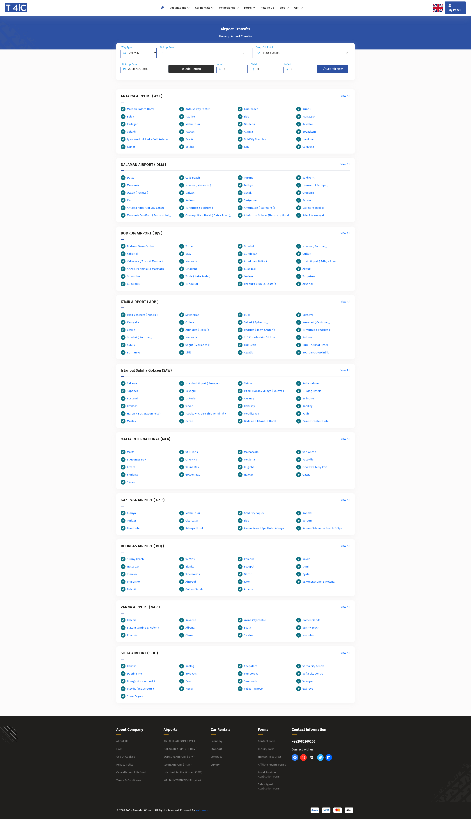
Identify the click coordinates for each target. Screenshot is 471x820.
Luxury (215, 764)
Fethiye (248, 185)
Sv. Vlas (190, 559)
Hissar (189, 688)
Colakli (131, 131)
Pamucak (250, 345)
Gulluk (306, 253)
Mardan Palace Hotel (140, 109)
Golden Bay (192, 474)
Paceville (308, 459)
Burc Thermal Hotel (315, 345)
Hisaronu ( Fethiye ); (315, 185)
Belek (130, 116)
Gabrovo (307, 688)
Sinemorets (192, 574)
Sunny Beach (135, 559)
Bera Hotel (134, 528)
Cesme (131, 330)
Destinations (178, 7)
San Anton (309, 452)
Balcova (307, 337)
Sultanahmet (311, 383)
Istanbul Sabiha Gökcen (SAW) (183, 772)
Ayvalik (248, 352)
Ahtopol (190, 581)
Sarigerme (250, 200)
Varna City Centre (255, 620)
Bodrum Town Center (140, 246)
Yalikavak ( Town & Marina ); (145, 261)
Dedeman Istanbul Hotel (260, 421)
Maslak (131, 421)
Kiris (246, 146)
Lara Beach (251, 109)
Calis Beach (192, 177)
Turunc (248, 177)
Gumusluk (133, 284)
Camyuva (308, 146)
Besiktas (132, 406)
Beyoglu (190, 391)
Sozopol (249, 566)
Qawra (306, 474)
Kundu (306, 109)
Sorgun (307, 520)
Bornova (307, 314)
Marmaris (133, 185)
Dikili (188, 352)
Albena (248, 589)
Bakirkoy (249, 406)
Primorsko (133, 581)
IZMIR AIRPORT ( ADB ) (178, 764)
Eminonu (308, 398)
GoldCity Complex (255, 139)
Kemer (131, 146)
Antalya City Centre (197, 109)
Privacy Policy (124, 764)
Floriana (132, 474)
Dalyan (190, 192)
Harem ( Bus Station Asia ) (143, 413)
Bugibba (249, 467)
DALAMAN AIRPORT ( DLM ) (180, 749)
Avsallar (307, 124)
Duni (305, 566)
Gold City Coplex (254, 513)
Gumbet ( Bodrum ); (139, 337)
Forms (248, 7)
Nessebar (133, 566)
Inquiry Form (266, 749)
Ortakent (191, 269)
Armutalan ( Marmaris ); (259, 207)
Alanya (248, 131)
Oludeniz (249, 124)
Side (246, 116)
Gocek (248, 192)
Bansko (132, 666)
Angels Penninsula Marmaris (145, 269)
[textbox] (205, 51)
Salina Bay (192, 467)
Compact (216, 756)
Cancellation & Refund (131, 772)
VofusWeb (202, 810)
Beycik (189, 139)
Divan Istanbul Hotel (316, 421)
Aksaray (249, 398)
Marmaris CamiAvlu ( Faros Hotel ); (149, 215)
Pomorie (249, 559)
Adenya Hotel (194, 528)
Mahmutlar (192, 124)
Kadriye (190, 116)
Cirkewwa (191, 459)
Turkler (131, 520)
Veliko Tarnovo (253, 688)
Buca (247, 314)
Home (223, 36)
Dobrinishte (134, 673)
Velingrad (308, 681)
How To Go (267, 7)
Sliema (131, 482)
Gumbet (249, 246)
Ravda (306, 559)
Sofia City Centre (312, 673)
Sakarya (132, 383)
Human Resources (269, 756)
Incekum (308, 139)
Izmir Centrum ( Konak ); (142, 314)
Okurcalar (191, 520)
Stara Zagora (135, 696)
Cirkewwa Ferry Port (314, 467)
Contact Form (266, 741)
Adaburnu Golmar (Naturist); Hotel (266, 215)
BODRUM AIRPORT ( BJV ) (179, 756)
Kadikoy (307, 406)
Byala (306, 574)
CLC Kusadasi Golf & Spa (259, 337)
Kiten (247, 581)
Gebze (189, 421)
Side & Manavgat (313, 215)
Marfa (130, 452)
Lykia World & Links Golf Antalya (148, 139)
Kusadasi (250, 269)
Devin (188, 681)
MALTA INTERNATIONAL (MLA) (182, 780)
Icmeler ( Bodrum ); (314, 246)
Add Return (193, 69)
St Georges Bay (136, 459)
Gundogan (251, 253)
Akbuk (306, 269)
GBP (297, 7)
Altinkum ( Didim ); (255, 261)
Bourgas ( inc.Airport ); (141, 681)
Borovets (191, 673)
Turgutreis (309, 276)
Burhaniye (133, 352)
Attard (131, 467)
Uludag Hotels (311, 391)
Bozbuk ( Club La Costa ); (260, 284)
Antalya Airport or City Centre (145, 207)
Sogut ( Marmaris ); (197, 345)
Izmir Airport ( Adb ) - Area (319, 261)
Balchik (131, 589)
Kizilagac (132, 124)
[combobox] (205, 53)
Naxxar (248, 474)
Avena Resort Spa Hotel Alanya (264, 528)
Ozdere (248, 276)
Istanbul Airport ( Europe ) (202, 383)
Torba (189, 246)
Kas (129, 200)
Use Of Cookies (125, 756)
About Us (122, 741)
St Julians (191, 452)
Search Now (334, 69)
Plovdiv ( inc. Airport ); (140, 688)
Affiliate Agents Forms (272, 764)
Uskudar (190, 398)
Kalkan (190, 131)
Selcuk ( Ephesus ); (256, 322)
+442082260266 (303, 741)
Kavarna (190, 620)
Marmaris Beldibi (313, 207)
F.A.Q (119, 749)
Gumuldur (133, 276)
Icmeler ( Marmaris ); (198, 185)
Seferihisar (192, 314)
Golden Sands (194, 589)
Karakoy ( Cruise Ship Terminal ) (205, 413)
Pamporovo (251, 673)
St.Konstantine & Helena (318, 581)
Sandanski (250, 681)
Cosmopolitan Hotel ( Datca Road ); (208, 215)
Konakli (307, 513)
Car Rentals (203, 7)
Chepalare (250, 666)
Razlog (189, 666)
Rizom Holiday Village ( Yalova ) (264, 391)
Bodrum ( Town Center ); (259, 330)
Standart (216, 749)
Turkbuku (191, 284)
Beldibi (189, 146)
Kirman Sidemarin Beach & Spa (322, 528)
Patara (306, 200)
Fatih (305, 413)
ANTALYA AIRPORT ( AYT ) (179, 741)
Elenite (189, 566)
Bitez (188, 253)
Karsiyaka (133, 322)
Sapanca (132, 391)
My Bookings (227, 7)
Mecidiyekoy (251, 413)
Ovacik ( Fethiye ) (137, 192)
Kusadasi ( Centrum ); (316, 322)
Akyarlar (307, 284)
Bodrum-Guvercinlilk (315, 352)
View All (345, 95)
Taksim (248, 383)
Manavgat (308, 116)
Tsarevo (132, 574)
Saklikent (308, 177)
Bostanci (132, 398)
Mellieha (249, 459)
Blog (283, 7)
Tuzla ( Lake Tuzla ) (197, 276)
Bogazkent (309, 131)
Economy (216, 741)
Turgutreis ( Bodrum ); (199, 207)
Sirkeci (189, 406)
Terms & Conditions (128, 780)
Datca (130, 177)
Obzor (248, 574)
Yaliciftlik (132, 253)
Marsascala (251, 452)
